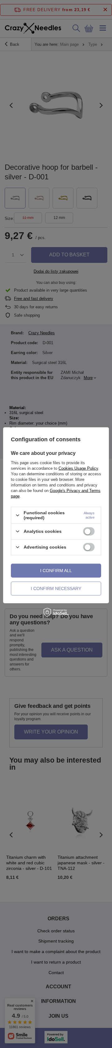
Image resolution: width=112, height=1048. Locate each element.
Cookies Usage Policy (78, 468)
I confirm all (56, 570)
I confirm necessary (56, 588)
